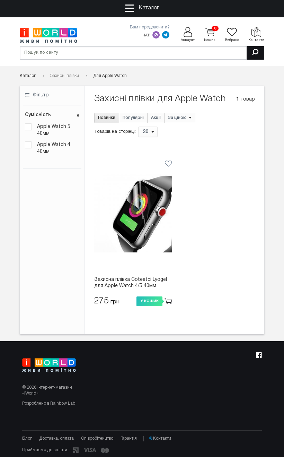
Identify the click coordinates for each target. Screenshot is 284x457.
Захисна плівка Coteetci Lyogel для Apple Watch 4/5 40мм (130, 282)
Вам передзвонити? (150, 27)
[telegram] (166, 34)
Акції (156, 118)
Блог (27, 438)
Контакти (162, 438)
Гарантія (129, 438)
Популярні (133, 118)
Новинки (106, 118)
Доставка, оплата (56, 438)
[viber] (156, 34)
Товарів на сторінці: (115, 132)
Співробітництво (97, 438)
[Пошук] (255, 53)
